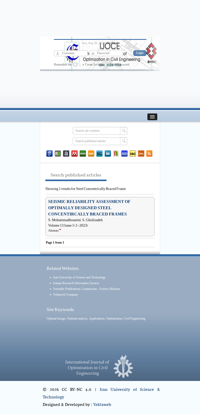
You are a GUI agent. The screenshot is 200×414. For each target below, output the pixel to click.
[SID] (124, 153)
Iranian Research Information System (76, 283)
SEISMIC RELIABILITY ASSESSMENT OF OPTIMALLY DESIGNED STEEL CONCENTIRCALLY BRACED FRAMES (89, 208)
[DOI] (91, 153)
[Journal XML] (141, 153)
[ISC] (133, 153)
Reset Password (119, 64)
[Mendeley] (74, 153)
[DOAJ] (83, 153)
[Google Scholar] (49, 153)
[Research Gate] (58, 153)
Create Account (94, 64)
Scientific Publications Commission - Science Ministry (86, 289)
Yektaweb (102, 405)
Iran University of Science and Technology (79, 277)
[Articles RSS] (149, 153)
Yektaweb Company (65, 294)
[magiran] (116, 153)
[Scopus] (99, 153)
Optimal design (56, 318)
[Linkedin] (108, 153)
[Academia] (66, 153)
